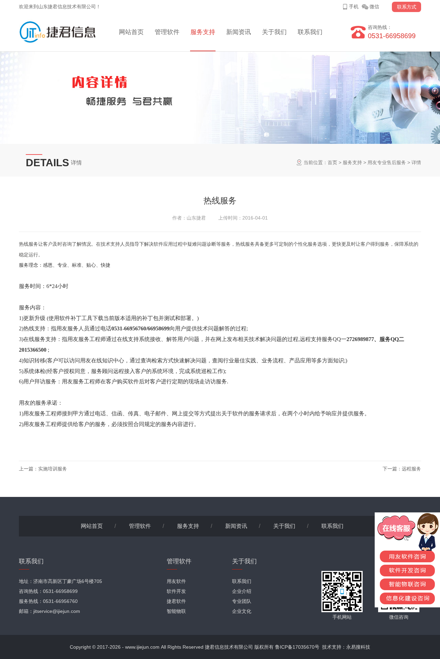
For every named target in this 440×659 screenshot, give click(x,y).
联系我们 (310, 32)
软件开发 (176, 591)
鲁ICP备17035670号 (297, 647)
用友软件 (176, 581)
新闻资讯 (238, 32)
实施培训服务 (52, 468)
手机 (354, 6)
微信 (374, 6)
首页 (332, 162)
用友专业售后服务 (386, 162)
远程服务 (411, 468)
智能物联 (176, 611)
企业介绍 (241, 591)
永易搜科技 (358, 647)
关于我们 (274, 32)
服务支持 (202, 32)
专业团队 (241, 601)
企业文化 (241, 611)
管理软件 (167, 32)
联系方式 (406, 7)
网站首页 (131, 32)
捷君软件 (176, 601)
